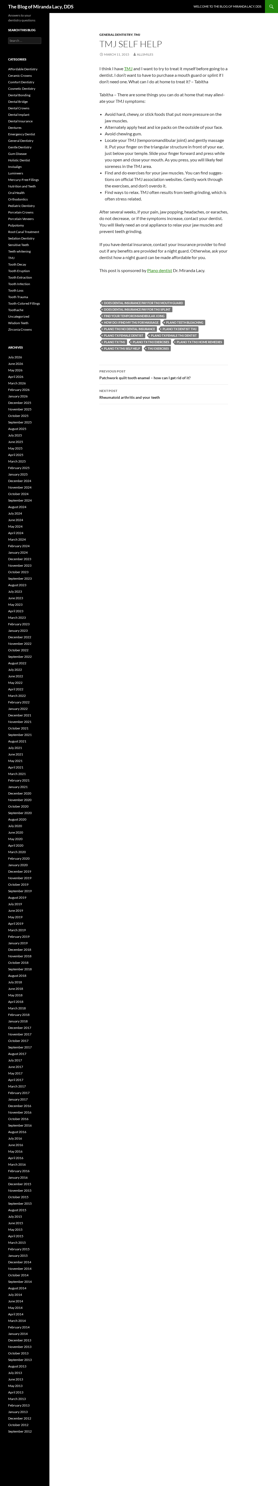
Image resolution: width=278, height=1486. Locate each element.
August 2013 (17, 1366)
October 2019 (18, 884)
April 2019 (15, 923)
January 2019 (18, 943)
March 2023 (17, 618)
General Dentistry (115, 35)
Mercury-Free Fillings (23, 180)
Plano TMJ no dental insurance (129, 329)
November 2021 (19, 722)
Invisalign (15, 167)
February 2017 (19, 1093)
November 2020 (19, 800)
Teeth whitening (19, 251)
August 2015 (17, 1210)
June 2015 (15, 1223)
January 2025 (18, 474)
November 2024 (19, 487)
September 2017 (20, 1047)
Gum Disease (17, 154)
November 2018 (19, 956)
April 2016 (15, 1158)
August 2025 (17, 429)
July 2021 (15, 748)
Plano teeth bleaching (184, 322)
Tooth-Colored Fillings (24, 303)
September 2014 (20, 1282)
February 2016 (19, 1171)
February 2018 (19, 1015)
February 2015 (19, 1249)
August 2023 (17, 585)
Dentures (14, 128)
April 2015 (15, 1236)
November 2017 (19, 1034)
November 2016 (19, 1112)
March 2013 (17, 1399)
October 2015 (18, 1197)
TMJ (137, 35)
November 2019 (19, 878)
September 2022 (20, 657)
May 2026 (15, 370)
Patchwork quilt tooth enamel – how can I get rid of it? (145, 374)
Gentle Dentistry (19, 147)
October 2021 (18, 728)
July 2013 (15, 1373)
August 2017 (17, 1054)
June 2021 (15, 754)
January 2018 (18, 1021)
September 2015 (20, 1203)
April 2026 (15, 377)
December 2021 (19, 715)
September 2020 (20, 813)
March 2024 (17, 539)
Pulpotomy (16, 225)
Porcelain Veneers (21, 219)
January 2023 (18, 631)
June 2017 (15, 1067)
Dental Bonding (19, 95)
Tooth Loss (15, 290)
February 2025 (19, 468)
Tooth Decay (17, 264)
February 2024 (19, 546)
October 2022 (18, 650)
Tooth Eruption (19, 271)
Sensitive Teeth (18, 245)
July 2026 (15, 357)
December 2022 (19, 637)
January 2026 (18, 396)
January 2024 (18, 552)
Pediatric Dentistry (21, 206)
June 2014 (15, 1301)
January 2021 (18, 787)
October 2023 (18, 572)
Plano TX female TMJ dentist (174, 335)
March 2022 (17, 696)
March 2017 (17, 1086)
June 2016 (15, 1145)
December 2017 (19, 1028)
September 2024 (20, 500)
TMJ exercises (158, 348)
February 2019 (19, 937)
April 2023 (15, 611)
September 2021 (20, 735)
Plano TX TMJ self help (122, 348)
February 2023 (19, 624)
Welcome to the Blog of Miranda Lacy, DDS (227, 6)
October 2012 (18, 1425)
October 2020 (18, 806)
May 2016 (15, 1151)
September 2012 (20, 1431)
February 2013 (19, 1405)
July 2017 (15, 1060)
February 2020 (19, 858)
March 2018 (17, 1008)
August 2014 (17, 1288)
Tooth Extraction (20, 277)
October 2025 (18, 416)
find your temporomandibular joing (134, 316)
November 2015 (19, 1190)
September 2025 (20, 422)
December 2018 (19, 950)
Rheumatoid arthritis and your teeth (129, 394)
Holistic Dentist (19, 160)
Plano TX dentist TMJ (180, 329)
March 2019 (17, 930)
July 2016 (15, 1138)
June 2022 (15, 676)
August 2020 (17, 819)
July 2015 (15, 1216)
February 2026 (19, 390)
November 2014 (19, 1269)
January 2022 (18, 709)
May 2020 (15, 839)
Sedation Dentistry (21, 238)
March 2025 (17, 461)
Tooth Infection (19, 284)
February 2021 (19, 780)
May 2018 (15, 995)
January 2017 (18, 1099)
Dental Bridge (18, 102)
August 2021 (17, 741)
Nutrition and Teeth (22, 186)
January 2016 (18, 1177)
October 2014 (18, 1275)
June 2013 (15, 1379)
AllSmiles (145, 54)
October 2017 (18, 1041)
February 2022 (19, 702)
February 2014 (19, 1327)
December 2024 (19, 481)
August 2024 (17, 507)
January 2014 (18, 1334)
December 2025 (19, 403)
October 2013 (18, 1353)
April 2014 (15, 1314)
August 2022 (17, 663)
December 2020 (19, 793)
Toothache (15, 310)
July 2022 (15, 670)
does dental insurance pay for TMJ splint (137, 309)
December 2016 (19, 1106)
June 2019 (15, 910)
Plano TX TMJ (114, 342)
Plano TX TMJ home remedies (199, 342)
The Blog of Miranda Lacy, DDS (41, 6)
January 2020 (18, 865)
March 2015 (17, 1243)
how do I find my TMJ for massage (131, 322)
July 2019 (15, 904)
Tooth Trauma (18, 297)
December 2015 (19, 1184)
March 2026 (17, 383)
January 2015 (18, 1256)
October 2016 (18, 1119)
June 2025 (15, 442)
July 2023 (15, 591)
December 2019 (19, 871)
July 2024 (15, 513)
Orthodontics (18, 199)
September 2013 (20, 1360)
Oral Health (16, 193)
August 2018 (17, 976)
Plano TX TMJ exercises (151, 342)
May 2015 (15, 1229)
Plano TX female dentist (123, 335)
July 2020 (15, 826)
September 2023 (20, 578)
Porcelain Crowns (20, 212)
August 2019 (17, 897)
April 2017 (15, 1080)
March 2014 (17, 1321)
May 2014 (15, 1308)
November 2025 (19, 409)
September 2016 (20, 1125)
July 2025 (15, 435)
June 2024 (15, 520)
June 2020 (15, 832)
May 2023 (15, 604)
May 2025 (15, 448)
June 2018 (15, 989)
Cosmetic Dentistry (21, 89)
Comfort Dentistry (21, 82)
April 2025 (15, 455)
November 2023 (19, 565)
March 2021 (17, 774)
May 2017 (15, 1073)
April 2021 (15, 767)
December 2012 (19, 1418)
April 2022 (15, 689)
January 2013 (18, 1412)
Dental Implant (18, 115)
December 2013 (19, 1340)
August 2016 (17, 1132)
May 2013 (15, 1386)
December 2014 (19, 1262)
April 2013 (15, 1392)
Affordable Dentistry (22, 69)
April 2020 (15, 845)
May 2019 (15, 917)
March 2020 (17, 852)
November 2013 (19, 1347)
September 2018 (20, 969)
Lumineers (15, 173)
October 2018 (18, 963)
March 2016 (17, 1164)
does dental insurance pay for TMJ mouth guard (143, 303)
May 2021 (15, 761)
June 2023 (15, 598)
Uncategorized (18, 316)
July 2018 (15, 982)
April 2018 (15, 1002)
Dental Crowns (18, 108)
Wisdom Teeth (18, 323)
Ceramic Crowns (20, 76)
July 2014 (15, 1295)
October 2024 (18, 494)
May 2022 (15, 683)
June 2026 (15, 364)
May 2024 (15, 526)
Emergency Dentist (21, 134)
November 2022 (19, 644)
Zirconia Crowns (20, 329)
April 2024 (15, 533)
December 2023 (19, 559)
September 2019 (20, 891)
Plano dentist (159, 270)
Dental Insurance (20, 121)
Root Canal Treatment (23, 232)
